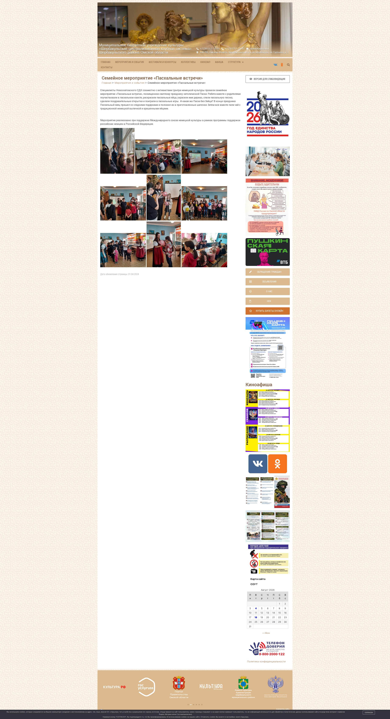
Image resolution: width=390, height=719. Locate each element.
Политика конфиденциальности (266, 661)
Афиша (219, 62)
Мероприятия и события (129, 62)
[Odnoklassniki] (277, 463)
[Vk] (257, 463)
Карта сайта (257, 579)
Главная (105, 62)
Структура (234, 62)
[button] (268, 79)
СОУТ (254, 584)
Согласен (369, 712)
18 (256, 617)
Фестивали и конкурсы (162, 62)
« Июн (266, 632)
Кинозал (205, 62)
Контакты (106, 67)
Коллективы (188, 62)
